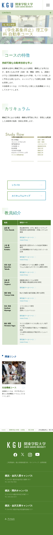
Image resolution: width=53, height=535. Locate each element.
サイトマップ (34, 462)
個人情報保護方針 (22, 462)
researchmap (24, 240)
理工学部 (31, 430)
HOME (4, 430)
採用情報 (43, 462)
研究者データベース (27, 237)
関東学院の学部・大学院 (17, 430)
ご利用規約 (10, 462)
